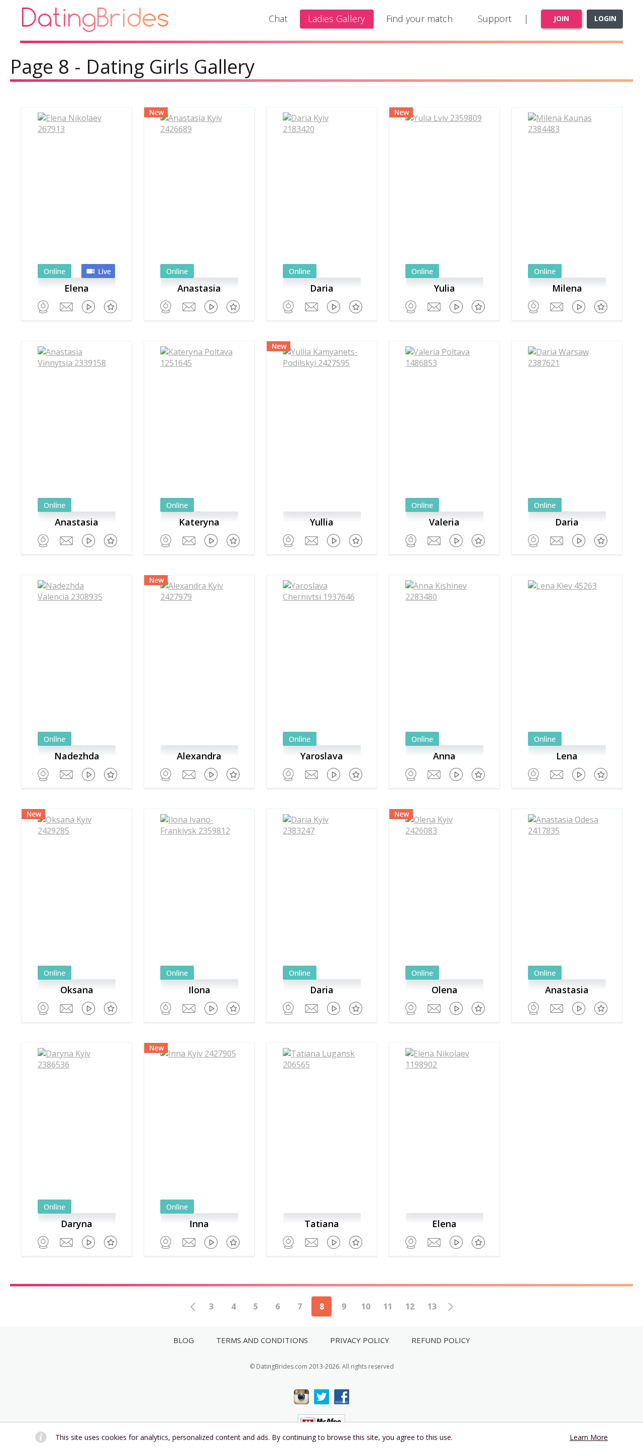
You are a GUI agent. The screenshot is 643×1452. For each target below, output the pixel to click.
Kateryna (199, 522)
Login (605, 18)
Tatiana (321, 1224)
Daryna (76, 1224)
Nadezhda (76, 756)
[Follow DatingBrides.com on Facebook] (341, 1396)
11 (387, 1306)
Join (561, 18)
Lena (567, 756)
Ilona (199, 990)
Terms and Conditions (262, 1340)
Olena (445, 990)
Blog (183, 1340)
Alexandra (199, 756)
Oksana (76, 990)
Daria (322, 288)
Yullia (322, 522)
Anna (444, 756)
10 (365, 1306)
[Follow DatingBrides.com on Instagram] (301, 1396)
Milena (567, 288)
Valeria (444, 522)
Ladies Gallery (336, 19)
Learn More (589, 1437)
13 (432, 1306)
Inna (199, 1224)
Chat (278, 19)
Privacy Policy (359, 1340)
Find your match (419, 19)
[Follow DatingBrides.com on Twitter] (321, 1396)
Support (494, 19)
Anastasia (199, 288)
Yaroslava (321, 756)
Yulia (444, 288)
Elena (76, 288)
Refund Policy (440, 1340)
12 (409, 1306)
